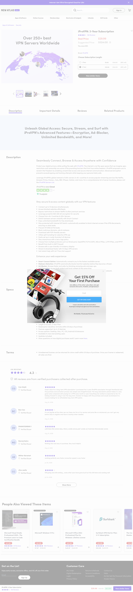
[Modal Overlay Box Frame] (66, 296)
